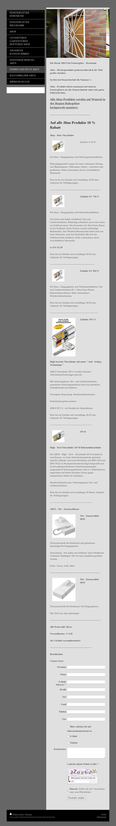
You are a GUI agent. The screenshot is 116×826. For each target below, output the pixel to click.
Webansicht (101, 817)
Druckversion (18, 814)
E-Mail (73, 736)
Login (103, 814)
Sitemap (28, 814)
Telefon (73, 743)
